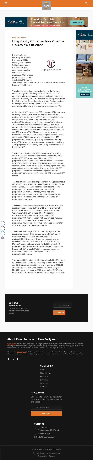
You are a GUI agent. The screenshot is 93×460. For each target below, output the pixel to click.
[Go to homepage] (46, 5)
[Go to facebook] (8, 359)
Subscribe (59, 313)
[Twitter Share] (3, 228)
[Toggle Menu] (6, 3)
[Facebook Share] (3, 223)
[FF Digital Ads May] (46, 22)
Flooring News (19, 38)
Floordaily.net (21, 352)
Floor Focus (11, 344)
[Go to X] (13, 359)
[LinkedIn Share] (3, 233)
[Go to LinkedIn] (18, 359)
